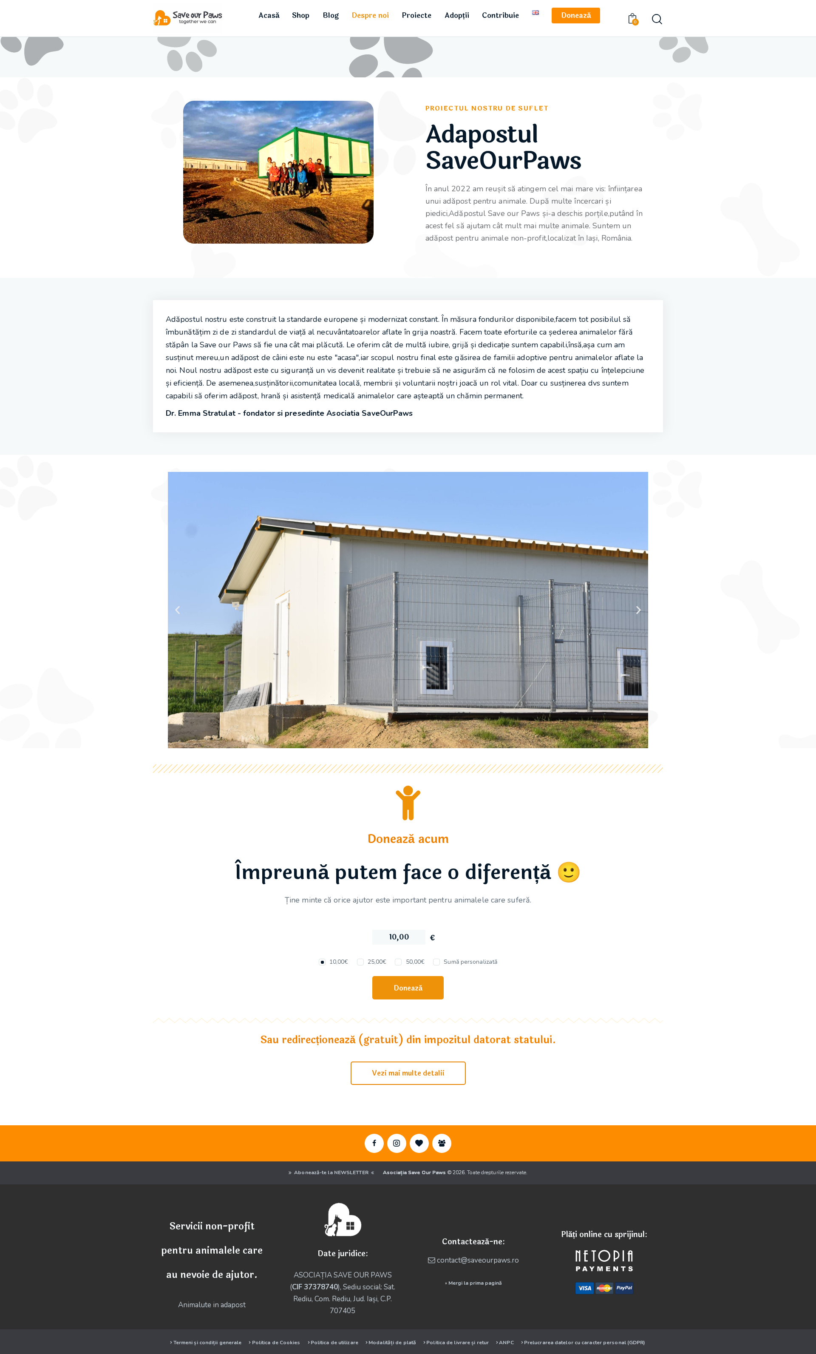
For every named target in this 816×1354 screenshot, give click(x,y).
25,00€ (377, 962)
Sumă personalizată (470, 962)
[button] (177, 610)
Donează (408, 988)
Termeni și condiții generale (207, 1342)
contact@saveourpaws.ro (478, 1260)
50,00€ (415, 962)
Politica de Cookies (276, 1342)
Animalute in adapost (212, 1305)
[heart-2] (419, 1143)
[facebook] (374, 1143)
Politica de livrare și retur (457, 1342)
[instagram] (396, 1143)
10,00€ (338, 962)
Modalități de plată (392, 1342)
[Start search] (657, 19)
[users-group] (441, 1143)
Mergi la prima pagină (475, 1283)
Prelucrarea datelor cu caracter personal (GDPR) (585, 1342)
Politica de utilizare (334, 1342)
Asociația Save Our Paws (414, 1172)
